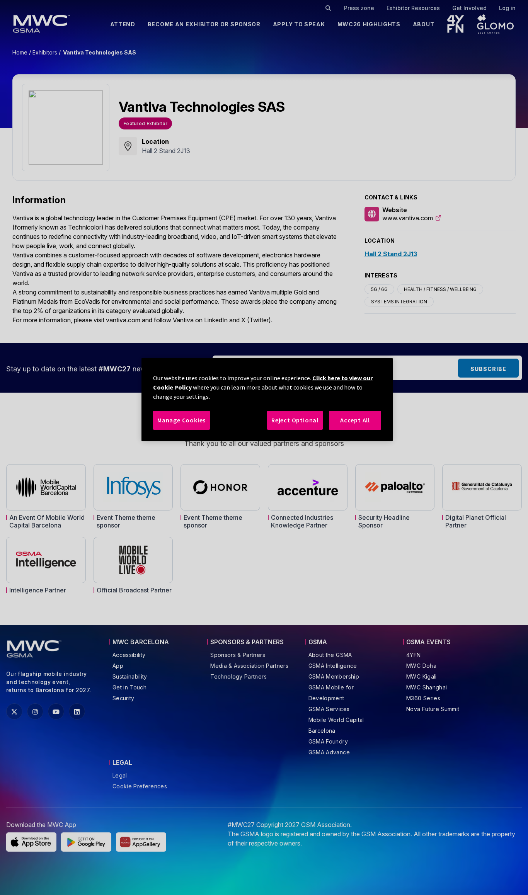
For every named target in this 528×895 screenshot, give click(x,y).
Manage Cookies (181, 420)
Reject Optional (295, 420)
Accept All (355, 420)
